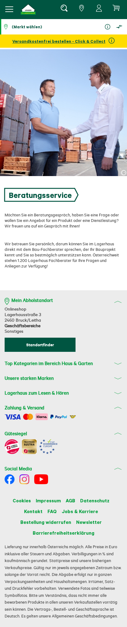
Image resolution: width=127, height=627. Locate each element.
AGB (70, 500)
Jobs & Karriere (80, 511)
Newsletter (89, 522)
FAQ (52, 511)
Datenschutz (94, 500)
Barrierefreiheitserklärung (63, 533)
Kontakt (33, 511)
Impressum (48, 500)
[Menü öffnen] (9, 9)
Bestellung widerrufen (45, 522)
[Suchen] (64, 9)
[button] (28, 9)
